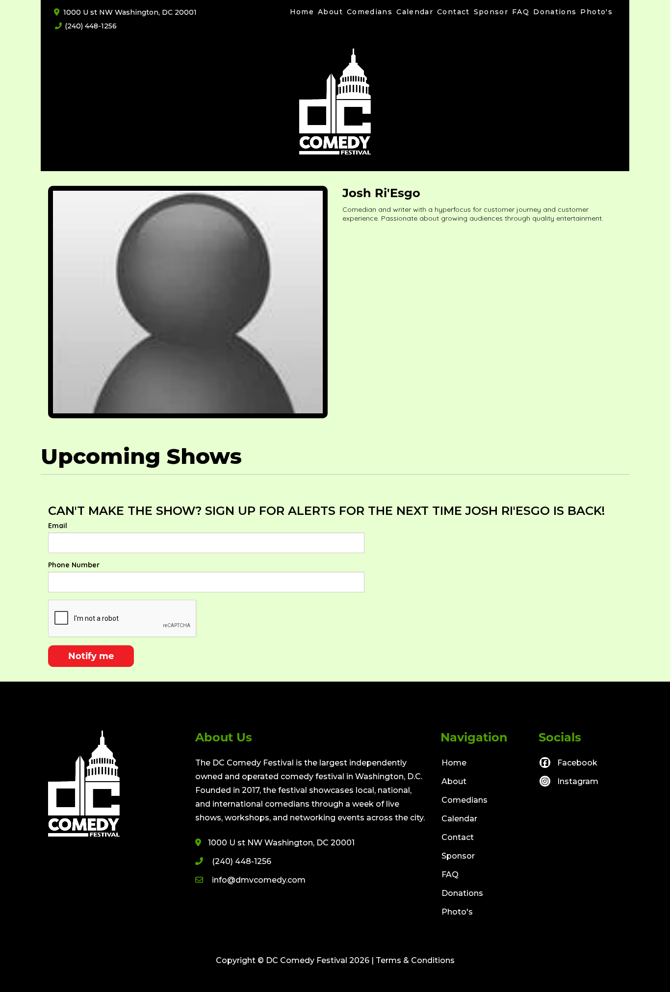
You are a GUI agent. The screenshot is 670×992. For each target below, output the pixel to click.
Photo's (596, 11)
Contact (453, 11)
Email (57, 525)
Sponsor (491, 11)
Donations (554, 11)
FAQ (520, 11)
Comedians (369, 11)
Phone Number (74, 564)
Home (302, 11)
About (330, 11)
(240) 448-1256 (91, 26)
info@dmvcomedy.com (259, 880)
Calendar (414, 11)
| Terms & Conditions (413, 960)
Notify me (91, 656)
